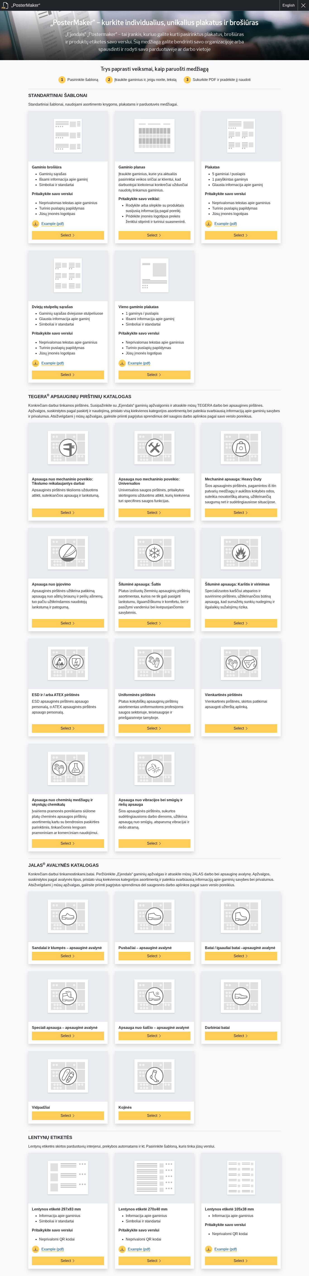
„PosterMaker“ (25, 5)
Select (66, 235)
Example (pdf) (52, 224)
